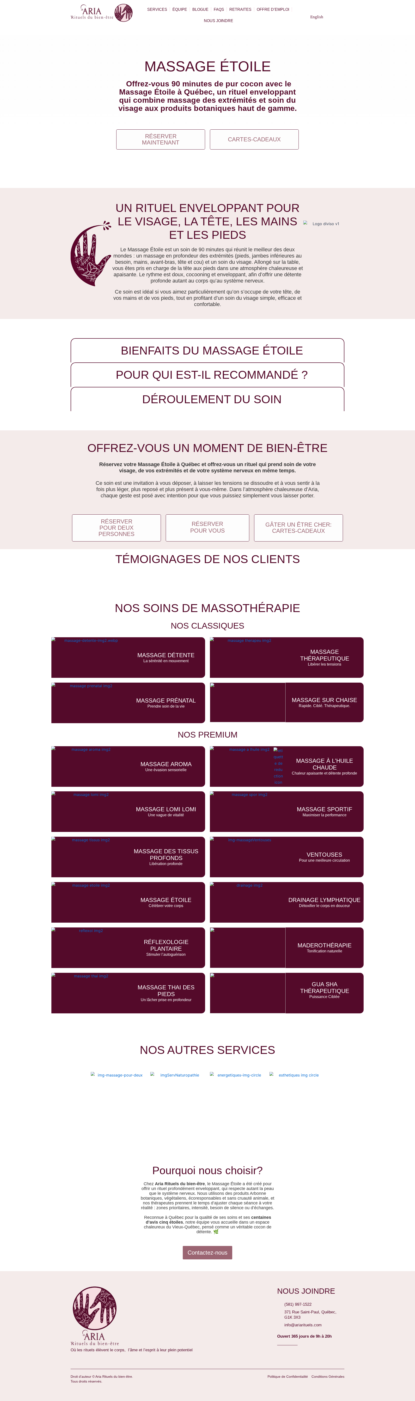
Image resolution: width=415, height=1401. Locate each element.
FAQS (219, 9)
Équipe (179, 9)
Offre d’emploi (273, 9)
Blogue (200, 9)
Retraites (240, 9)
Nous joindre (218, 21)
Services (157, 9)
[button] (339, 15)
